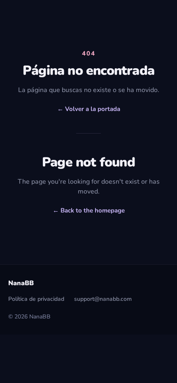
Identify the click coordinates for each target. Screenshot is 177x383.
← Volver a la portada (88, 109)
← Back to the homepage (89, 210)
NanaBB (21, 283)
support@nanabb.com (103, 299)
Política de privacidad (36, 299)
